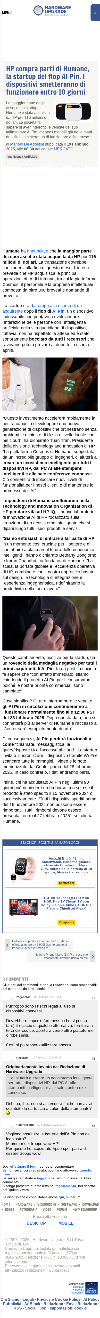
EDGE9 (9, 1209)
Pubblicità (12, 1304)
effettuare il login (24, 1166)
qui (61, 1197)
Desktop (36, 1223)
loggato (43, 1178)
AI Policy (91, 1299)
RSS (18, 1308)
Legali (28, 1299)
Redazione (53, 1304)
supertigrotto (25, 1125)
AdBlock (32, 1304)
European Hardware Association (77, 1289)
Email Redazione (81, 1304)
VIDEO (47, 1209)
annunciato (37, 251)
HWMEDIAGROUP (85, 1209)
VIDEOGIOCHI (46, 1204)
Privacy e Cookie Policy (58, 1299)
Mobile (66, 1223)
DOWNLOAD (90, 1204)
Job (43, 1308)
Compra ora (66, 882)
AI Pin (58, 311)
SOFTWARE (69, 1204)
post (71, 668)
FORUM (62, 1209)
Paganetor (23, 997)
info (50, 989)
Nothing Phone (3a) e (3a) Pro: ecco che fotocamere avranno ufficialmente (61, 956)
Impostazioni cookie (68, 1308)
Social (30, 1308)
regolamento (65, 1186)
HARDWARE (24, 1204)
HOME (5, 1204)
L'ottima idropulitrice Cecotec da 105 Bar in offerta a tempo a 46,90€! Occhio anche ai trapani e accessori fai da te (40, 945)
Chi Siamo (9, 1299)
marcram (22, 1057)
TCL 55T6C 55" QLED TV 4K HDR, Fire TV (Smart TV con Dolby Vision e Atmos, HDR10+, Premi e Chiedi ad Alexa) (66, 903)
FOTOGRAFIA (28, 1209)
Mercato (63, 149)
